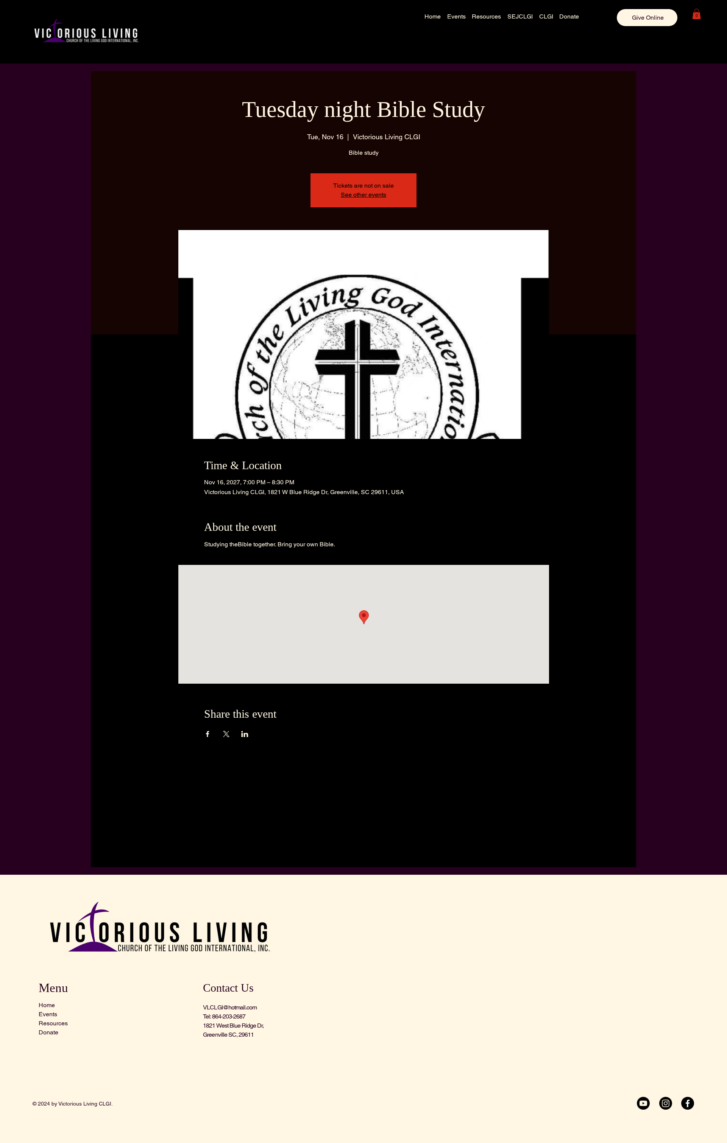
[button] (696, 14)
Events (48, 1014)
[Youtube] (643, 1103)
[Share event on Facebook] (207, 734)
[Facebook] (687, 1103)
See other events (363, 194)
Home (47, 1005)
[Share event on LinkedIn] (244, 734)
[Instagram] (665, 1103)
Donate (48, 1032)
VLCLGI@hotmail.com (230, 1007)
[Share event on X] (226, 734)
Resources (53, 1023)
